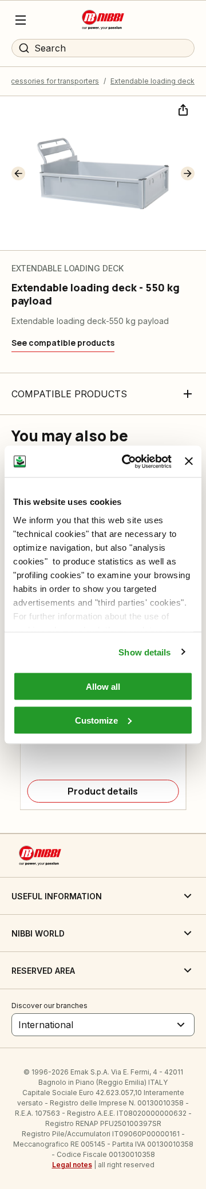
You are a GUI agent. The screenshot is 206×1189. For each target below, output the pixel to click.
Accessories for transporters (50, 81)
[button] (18, 173)
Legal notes (72, 1164)
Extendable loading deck (152, 81)
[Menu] (20, 20)
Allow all (103, 687)
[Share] (182, 108)
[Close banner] (189, 461)
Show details (144, 652)
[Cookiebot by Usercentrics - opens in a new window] (127, 461)
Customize (96, 720)
